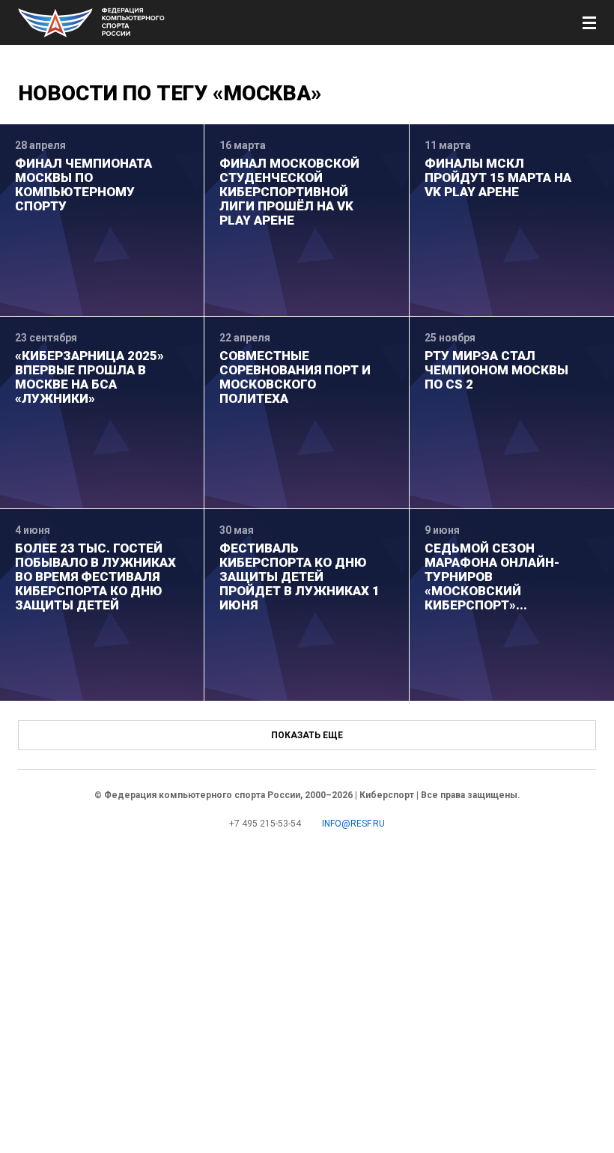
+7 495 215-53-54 (265, 823)
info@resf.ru (353, 823)
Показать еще (307, 735)
